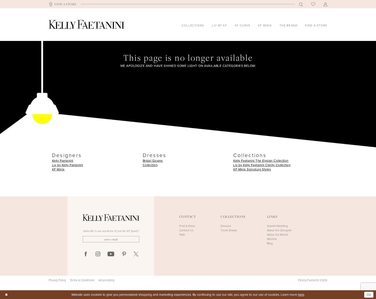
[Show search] (301, 4)
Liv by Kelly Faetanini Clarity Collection (261, 165)
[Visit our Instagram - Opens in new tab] (98, 254)
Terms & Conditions (82, 280)
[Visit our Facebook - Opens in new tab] (85, 254)
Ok (369, 294)
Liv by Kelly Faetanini (67, 165)
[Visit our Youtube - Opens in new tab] (110, 254)
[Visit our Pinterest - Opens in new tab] (124, 254)
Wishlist (272, 239)
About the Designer (279, 230)
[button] (325, 4)
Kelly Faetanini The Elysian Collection (260, 160)
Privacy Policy (57, 280)
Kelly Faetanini (62, 160)
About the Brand (277, 235)
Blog (270, 243)
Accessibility (106, 280)
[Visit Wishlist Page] (313, 4)
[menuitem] (63, 4)
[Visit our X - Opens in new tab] (136, 254)
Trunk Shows (229, 230)
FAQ (182, 235)
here (301, 294)
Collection (150, 165)
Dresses (226, 226)
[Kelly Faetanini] (86, 24)
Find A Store (187, 226)
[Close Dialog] (6, 295)
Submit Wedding (277, 226)
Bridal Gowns (153, 160)
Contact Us (186, 230)
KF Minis (58, 169)
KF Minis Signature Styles (252, 169)
